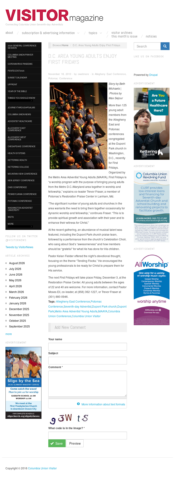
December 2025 (19, 309)
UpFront (12, 84)
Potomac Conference (20, 200)
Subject (53, 353)
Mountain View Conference (22, 173)
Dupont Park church (104, 306)
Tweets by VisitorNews (19, 247)
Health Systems (16, 153)
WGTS (11, 216)
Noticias (151, 36)
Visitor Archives (121, 33)
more (8, 334)
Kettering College (18, 166)
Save (58, 443)
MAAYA (102, 311)
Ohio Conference (17, 187)
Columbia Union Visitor (86, 316)
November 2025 (19, 315)
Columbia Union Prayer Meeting (20, 55)
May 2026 (15, 280)
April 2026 (15, 286)
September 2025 (19, 326)
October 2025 (17, 320)
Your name (55, 339)
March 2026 (16, 292)
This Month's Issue (124, 36)
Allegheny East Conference (17, 129)
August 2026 (17, 263)
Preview (75, 443)
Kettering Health (17, 160)
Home (65, 45)
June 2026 (15, 274)
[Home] (54, 15)
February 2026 (18, 297)
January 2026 (17, 303)
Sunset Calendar (17, 77)
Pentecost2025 (16, 70)
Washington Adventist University (20, 208)
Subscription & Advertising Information (49, 33)
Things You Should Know (21, 97)
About (9, 33)
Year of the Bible (17, 91)
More (11, 223)
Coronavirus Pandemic (20, 63)
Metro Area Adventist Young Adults (76, 311)
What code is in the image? (66, 428)
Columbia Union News (19, 114)
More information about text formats (103, 404)
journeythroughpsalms (21, 107)
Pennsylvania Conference (22, 194)
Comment (55, 367)
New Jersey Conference (21, 180)
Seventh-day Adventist (77, 306)
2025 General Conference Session (22, 46)
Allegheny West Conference (17, 138)
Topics (93, 33)
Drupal (153, 75)
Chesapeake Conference (22, 146)
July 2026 (15, 269)
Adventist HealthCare (20, 121)
